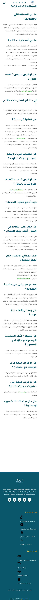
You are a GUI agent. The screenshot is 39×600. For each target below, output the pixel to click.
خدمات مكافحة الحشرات (28, 529)
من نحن (29, 590)
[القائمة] (4, 3)
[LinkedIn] (13, 2)
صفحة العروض (26, 91)
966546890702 (22, 576)
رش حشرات (22, 392)
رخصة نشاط (21, 138)
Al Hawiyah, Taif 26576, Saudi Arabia (27, 560)
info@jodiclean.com (23, 279)
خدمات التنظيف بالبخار (27, 537)
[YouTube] (16, 2)
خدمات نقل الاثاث (26, 544)
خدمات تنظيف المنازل (27, 521)
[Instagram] (19, 2)
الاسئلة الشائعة (12, 590)
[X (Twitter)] (22, 2)
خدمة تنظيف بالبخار (16, 190)
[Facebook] (25, 2)
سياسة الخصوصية (21, 590)
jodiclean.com (25, 599)
